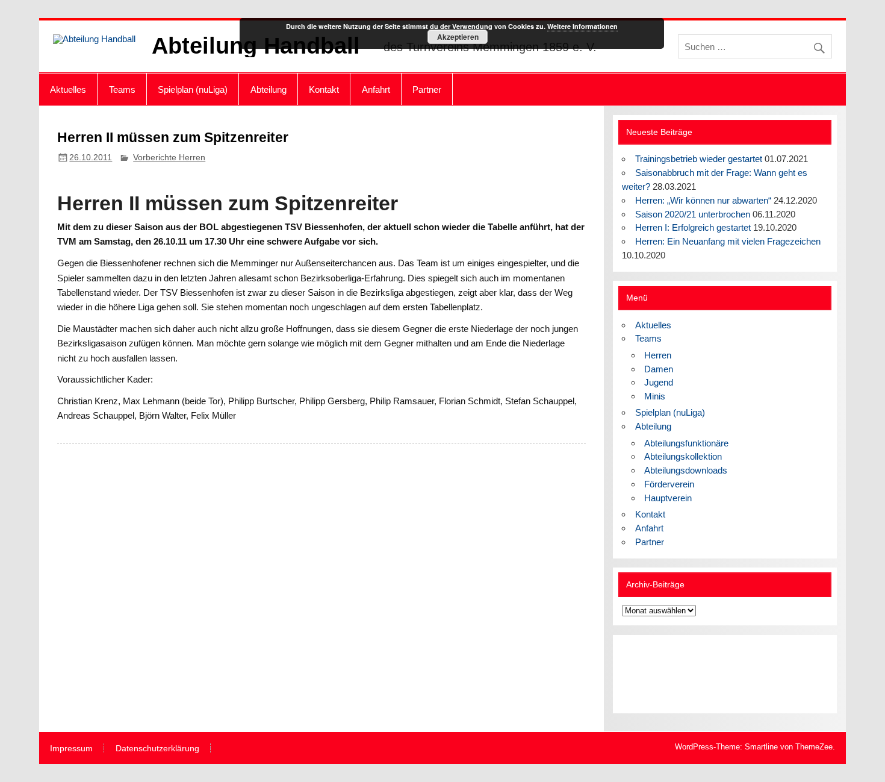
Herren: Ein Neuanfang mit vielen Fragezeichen (728, 241)
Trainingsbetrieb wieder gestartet (698, 159)
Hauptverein (668, 498)
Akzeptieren (458, 36)
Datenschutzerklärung (157, 749)
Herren (657, 355)
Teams (122, 89)
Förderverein (669, 484)
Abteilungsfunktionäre (686, 443)
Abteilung (268, 89)
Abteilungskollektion (683, 456)
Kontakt (324, 89)
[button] (640, 674)
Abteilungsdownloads (685, 470)
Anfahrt (376, 89)
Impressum (71, 749)
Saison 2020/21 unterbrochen (692, 214)
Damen (658, 369)
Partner (426, 89)
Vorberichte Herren (169, 157)
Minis (654, 396)
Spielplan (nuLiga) (193, 89)
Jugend (658, 382)
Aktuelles (68, 89)
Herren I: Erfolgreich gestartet (693, 227)
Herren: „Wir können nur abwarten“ (703, 200)
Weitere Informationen (582, 26)
